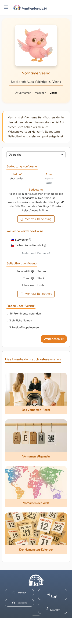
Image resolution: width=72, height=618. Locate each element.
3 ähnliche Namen (20, 320)
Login (54, 596)
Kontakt (55, 610)
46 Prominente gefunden (25, 314)
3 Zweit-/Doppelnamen (24, 327)
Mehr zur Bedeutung (38, 219)
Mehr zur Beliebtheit (38, 294)
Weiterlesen (52, 339)
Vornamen (24, 93)
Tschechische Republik (29, 245)
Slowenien (21, 240)
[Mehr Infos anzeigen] (36, 615)
